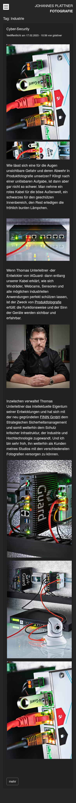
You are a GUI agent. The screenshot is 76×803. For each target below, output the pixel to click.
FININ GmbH (50, 416)
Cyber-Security (17, 28)
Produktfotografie (48, 301)
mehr (12, 781)
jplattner (57, 35)
